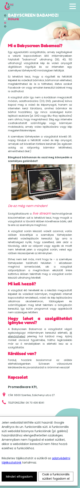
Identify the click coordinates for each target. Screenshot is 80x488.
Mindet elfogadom (19, 477)
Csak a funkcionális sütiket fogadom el (56, 476)
